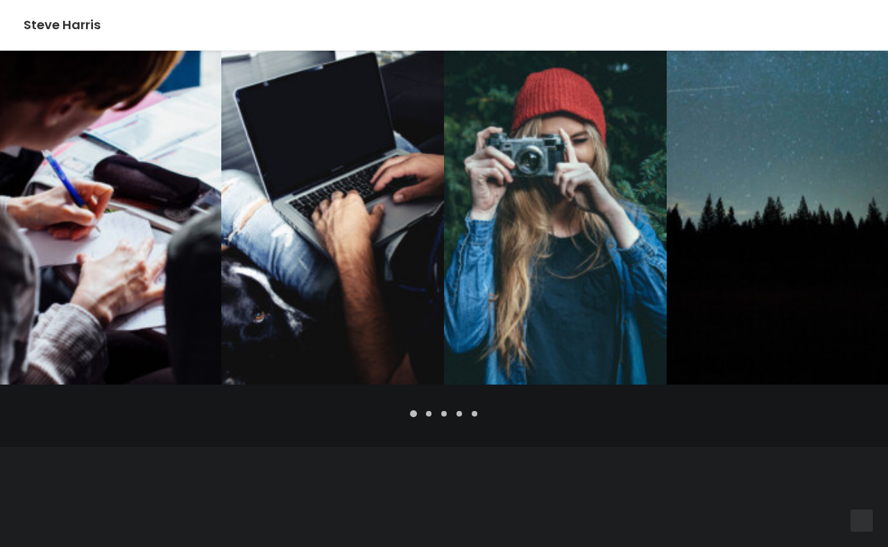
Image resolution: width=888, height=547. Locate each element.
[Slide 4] (459, 413)
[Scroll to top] (862, 520)
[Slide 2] (428, 413)
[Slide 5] (474, 413)
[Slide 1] (413, 413)
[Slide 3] (444, 413)
